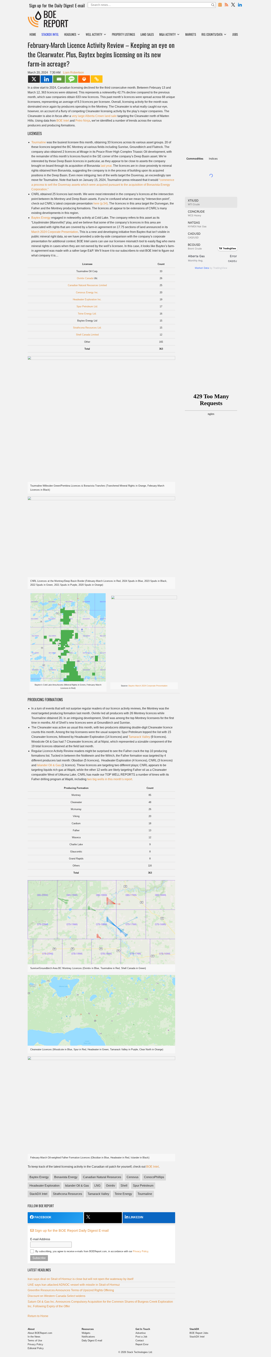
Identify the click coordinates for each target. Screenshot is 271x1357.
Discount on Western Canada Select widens (56, 1295)
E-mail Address (40, 1239)
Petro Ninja (82, 120)
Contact (140, 1340)
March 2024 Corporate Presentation (54, 231)
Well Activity (94, 34)
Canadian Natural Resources (102, 1177)
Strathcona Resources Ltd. (87, 327)
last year (106, 165)
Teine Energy (123, 1193)
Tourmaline (38, 142)
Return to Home (38, 1316)
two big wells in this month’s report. (110, 779)
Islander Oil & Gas (49, 765)
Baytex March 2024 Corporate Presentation (147, 686)
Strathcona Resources (67, 1193)
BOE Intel (62, 120)
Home (32, 34)
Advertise (141, 1333)
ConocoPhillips (154, 1177)
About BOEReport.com (40, 1333)
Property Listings (123, 34)
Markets (190, 34)
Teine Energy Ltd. (87, 313)
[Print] (84, 79)
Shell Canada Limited (87, 334)
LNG (97, 1185)
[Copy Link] (97, 79)
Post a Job (141, 1336)
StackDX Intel (38, 1193)
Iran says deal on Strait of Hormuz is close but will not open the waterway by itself (80, 1279)
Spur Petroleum (143, 1185)
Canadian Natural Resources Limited (87, 285)
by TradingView (211, 267)
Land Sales (147, 34)
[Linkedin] (46, 79)
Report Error (142, 1344)
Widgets (86, 1333)
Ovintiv (110, 1185)
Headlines (70, 34)
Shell (124, 1185)
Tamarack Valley (139, 736)
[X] (34, 79)
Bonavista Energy (65, 1177)
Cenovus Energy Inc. (87, 292)
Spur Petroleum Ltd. (87, 306)
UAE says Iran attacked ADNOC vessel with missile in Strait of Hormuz (74, 1284)
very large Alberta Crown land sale (94, 116)
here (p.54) (100, 203)
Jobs (235, 34)
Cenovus (132, 1177)
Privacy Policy (140, 1251)
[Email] (59, 79)
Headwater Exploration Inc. (87, 299)
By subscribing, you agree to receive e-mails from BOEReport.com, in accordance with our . (92, 1251)
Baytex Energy (41, 217)
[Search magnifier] (213, 5)
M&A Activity (167, 34)
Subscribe (39, 1258)
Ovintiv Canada (85, 278)
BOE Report (36, 13)
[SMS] (71, 79)
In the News (34, 1336)
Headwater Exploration (44, 1185)
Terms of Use (35, 1340)
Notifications (88, 1336)
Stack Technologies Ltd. (140, 1352)
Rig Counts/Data (212, 34)
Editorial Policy (36, 1348)
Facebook (42, 1217)
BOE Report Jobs (199, 1333)
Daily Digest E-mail (92, 1340)
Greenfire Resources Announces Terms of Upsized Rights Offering (71, 1290)
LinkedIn (136, 1217)
